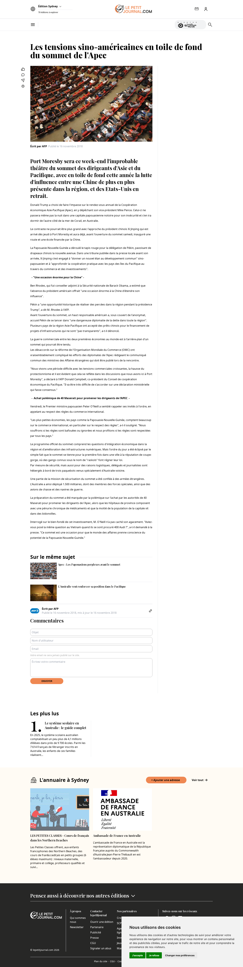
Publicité (95, 932)
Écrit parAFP (38, 146)
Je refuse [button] (154, 955)
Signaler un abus (100, 948)
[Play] (201, 24)
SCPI (119, 923)
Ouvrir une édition (101, 922)
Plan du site (101, 961)
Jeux (119, 943)
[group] (201, 24)
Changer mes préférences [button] (180, 955)
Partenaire (96, 927)
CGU (93, 943)
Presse (94, 938)
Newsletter (77, 927)
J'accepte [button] (137, 955)
